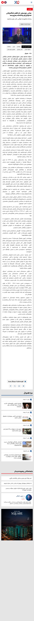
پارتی (14, 47)
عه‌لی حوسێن (19, 50)
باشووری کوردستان (26, 47)
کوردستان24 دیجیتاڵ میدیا (15, 381)
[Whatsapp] (19, 386)
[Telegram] (23, 386)
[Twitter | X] (15, 386)
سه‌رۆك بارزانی (28, 50)
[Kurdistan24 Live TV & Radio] (2, 2)
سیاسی (29, 9)
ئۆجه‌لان (18, 47)
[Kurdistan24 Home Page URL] (17, 2)
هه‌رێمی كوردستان (11, 50)
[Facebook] (10, 386)
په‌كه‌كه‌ (9, 47)
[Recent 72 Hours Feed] (5, 2)
